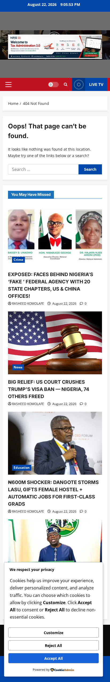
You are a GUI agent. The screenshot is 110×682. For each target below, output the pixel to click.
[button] (8, 84)
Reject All (53, 645)
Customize (53, 632)
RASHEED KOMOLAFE (28, 303)
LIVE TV (96, 84)
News (18, 367)
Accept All (53, 658)
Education (22, 467)
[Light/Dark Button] (53, 84)
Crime (18, 259)
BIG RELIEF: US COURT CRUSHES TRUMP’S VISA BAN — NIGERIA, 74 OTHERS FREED (48, 389)
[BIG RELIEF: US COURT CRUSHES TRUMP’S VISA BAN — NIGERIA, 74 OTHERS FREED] (55, 342)
